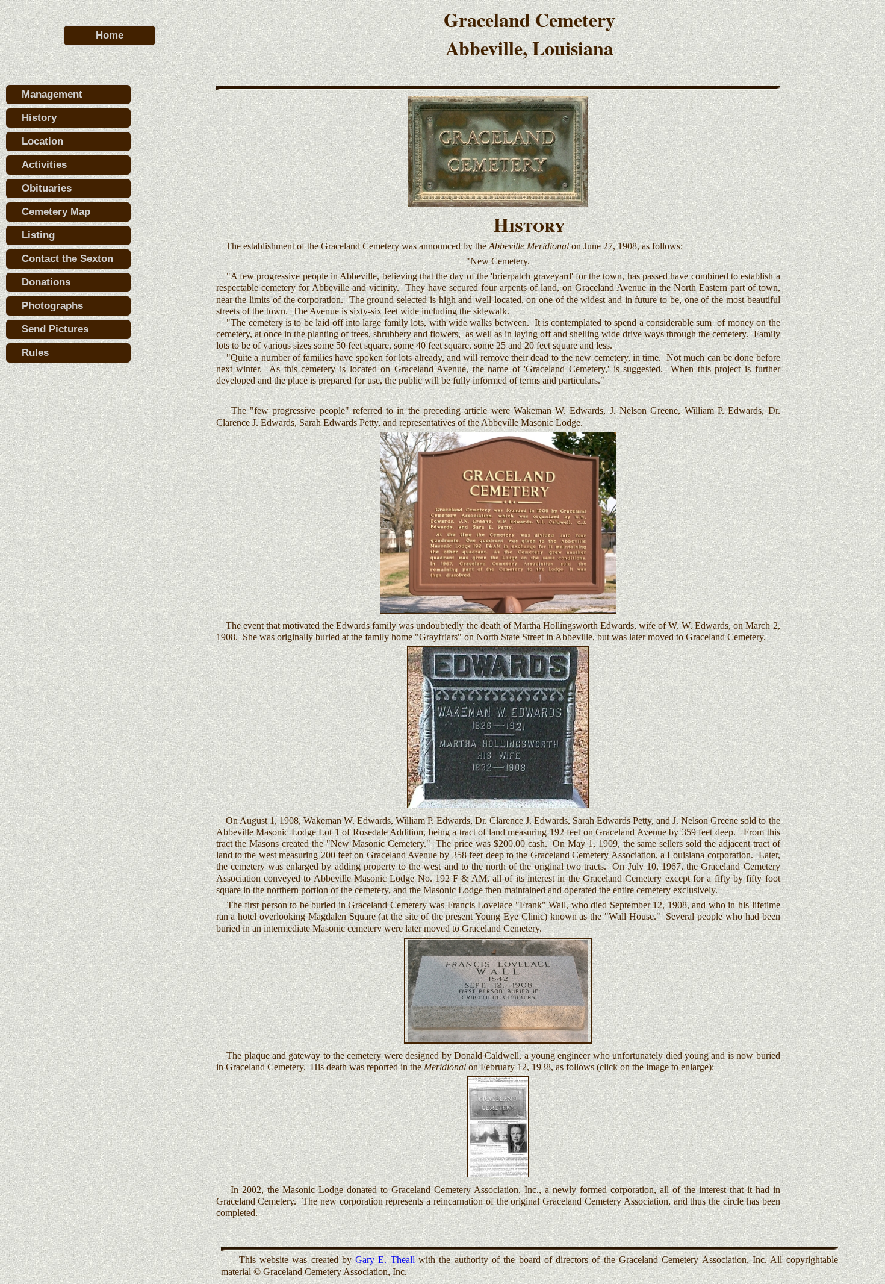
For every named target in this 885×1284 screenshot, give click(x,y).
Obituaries (47, 188)
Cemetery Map (56, 211)
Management (52, 94)
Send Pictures (55, 329)
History (39, 117)
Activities (44, 164)
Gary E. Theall (385, 1259)
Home (109, 35)
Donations (46, 282)
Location (42, 141)
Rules (35, 352)
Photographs (52, 305)
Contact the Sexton (67, 258)
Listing (38, 235)
